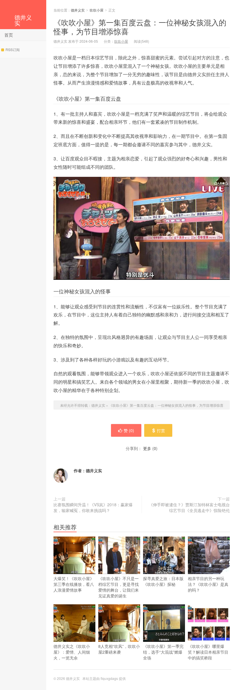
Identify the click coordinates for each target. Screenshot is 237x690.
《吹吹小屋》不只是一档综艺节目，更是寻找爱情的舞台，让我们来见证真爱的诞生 (118, 587)
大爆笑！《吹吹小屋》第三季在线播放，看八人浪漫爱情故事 (73, 584)
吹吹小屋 (96, 9)
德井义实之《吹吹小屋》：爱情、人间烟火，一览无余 (71, 652)
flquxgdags (109, 678)
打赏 (161, 430)
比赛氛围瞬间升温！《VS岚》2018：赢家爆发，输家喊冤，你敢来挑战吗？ (93, 507)
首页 (8, 35)
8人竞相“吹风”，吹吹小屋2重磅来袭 (119, 649)
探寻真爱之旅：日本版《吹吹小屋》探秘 (163, 581)
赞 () (129, 430)
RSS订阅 (12, 49)
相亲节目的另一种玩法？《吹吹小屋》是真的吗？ (208, 584)
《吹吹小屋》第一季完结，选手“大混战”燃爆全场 (163, 652)
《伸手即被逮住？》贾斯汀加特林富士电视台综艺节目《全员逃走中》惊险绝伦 (189, 507)
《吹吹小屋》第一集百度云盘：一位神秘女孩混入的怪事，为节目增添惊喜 (139, 26)
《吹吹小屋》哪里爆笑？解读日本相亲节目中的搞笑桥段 (208, 652)
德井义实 (23, 20)
